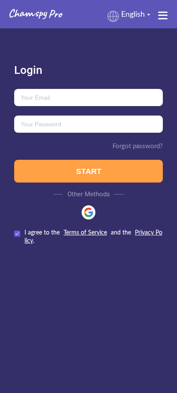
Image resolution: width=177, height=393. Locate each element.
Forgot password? (138, 146)
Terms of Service (85, 233)
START (88, 171)
